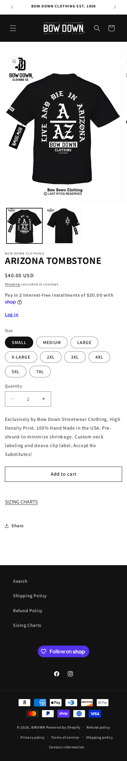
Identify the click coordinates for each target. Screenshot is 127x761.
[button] (13, 28)
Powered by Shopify (63, 727)
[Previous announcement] (12, 7)
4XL (99, 357)
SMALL (19, 342)
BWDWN (38, 727)
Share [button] (17, 526)
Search (20, 581)
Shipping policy (99, 737)
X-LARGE (21, 357)
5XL (16, 372)
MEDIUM (52, 342)
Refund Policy (28, 610)
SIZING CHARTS (21, 501)
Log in (12, 314)
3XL (75, 357)
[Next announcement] (115, 7)
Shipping (12, 284)
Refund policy (98, 727)
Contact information (66, 747)
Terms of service (65, 737)
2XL (51, 357)
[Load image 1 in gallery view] (24, 226)
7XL (40, 372)
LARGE (84, 342)
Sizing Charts (27, 625)
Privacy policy (33, 737)
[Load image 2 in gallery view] (63, 226)
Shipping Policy (30, 596)
